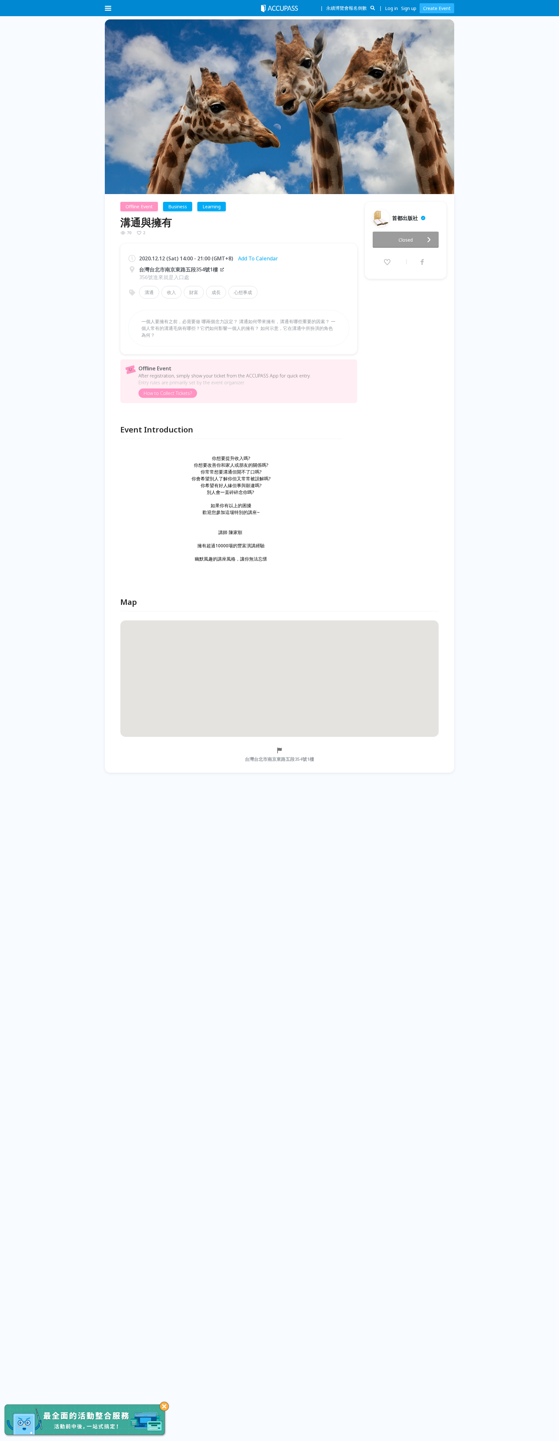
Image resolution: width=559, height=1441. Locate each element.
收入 (171, 292)
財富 (193, 292)
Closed (406, 240)
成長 (216, 292)
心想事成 (243, 292)
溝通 (149, 292)
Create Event (437, 8)
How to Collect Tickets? (168, 393)
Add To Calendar (258, 258)
